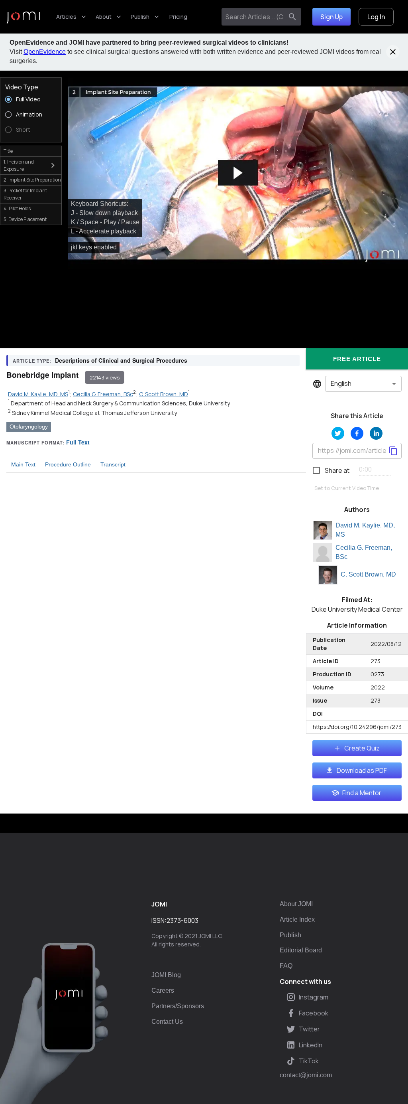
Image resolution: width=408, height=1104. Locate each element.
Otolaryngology (29, 426)
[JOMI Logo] (23, 17)
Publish (140, 16)
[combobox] (254, 16)
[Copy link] (393, 451)
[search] (292, 17)
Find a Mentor (361, 792)
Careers (162, 990)
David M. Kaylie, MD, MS (365, 530)
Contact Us (167, 1021)
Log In (376, 16)
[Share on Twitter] (338, 433)
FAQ (286, 965)
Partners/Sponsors (177, 1006)
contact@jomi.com (306, 1075)
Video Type (21, 87)
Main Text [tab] (23, 464)
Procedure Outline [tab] (68, 464)
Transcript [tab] (113, 464)
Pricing (178, 16)
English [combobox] (341, 383)
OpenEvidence (45, 51)
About (104, 16)
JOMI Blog (166, 975)
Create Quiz (362, 748)
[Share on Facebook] (357, 433)
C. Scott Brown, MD (368, 574)
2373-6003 (182, 920)
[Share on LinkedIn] (376, 433)
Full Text (78, 442)
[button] (238, 173)
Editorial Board (301, 950)
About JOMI (296, 904)
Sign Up (331, 16)
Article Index (297, 919)
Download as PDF (362, 770)
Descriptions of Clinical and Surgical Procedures (121, 360)
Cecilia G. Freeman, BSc (363, 552)
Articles (66, 16)
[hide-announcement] (393, 52)
